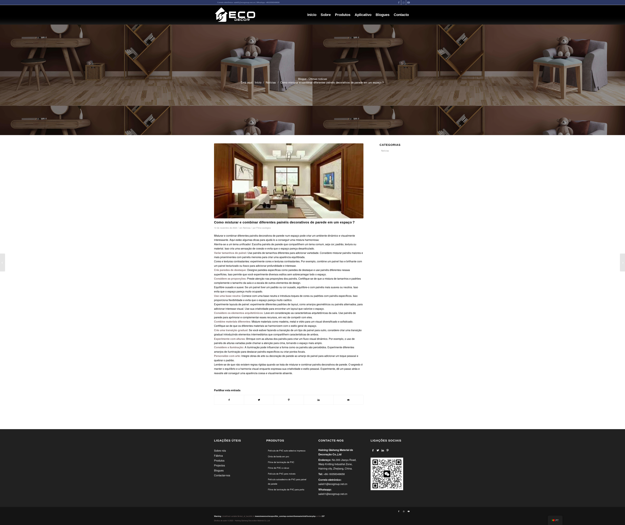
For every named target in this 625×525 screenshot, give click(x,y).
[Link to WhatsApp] (403, 2)
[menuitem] (312, 15)
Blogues (219, 470)
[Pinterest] (387, 450)
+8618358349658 (272, 2)
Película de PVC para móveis (282, 473)
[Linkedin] (382, 450)
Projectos (219, 465)
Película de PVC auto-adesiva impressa (286, 450)
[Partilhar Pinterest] (289, 399)
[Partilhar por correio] (348, 399)
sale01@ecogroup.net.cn (244, 2)
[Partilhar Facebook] (229, 399)
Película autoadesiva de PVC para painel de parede (287, 481)
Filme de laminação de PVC (281, 462)
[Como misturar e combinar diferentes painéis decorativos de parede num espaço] (288, 180)
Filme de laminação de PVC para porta (286, 489)
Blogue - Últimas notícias (312, 79)
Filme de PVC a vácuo (278, 467)
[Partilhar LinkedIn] (318, 399)
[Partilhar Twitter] (259, 399)
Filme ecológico (263, 227)
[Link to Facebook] (398, 2)
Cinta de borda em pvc (278, 456)
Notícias (246, 227)
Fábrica (218, 455)
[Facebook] (373, 450)
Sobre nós (220, 450)
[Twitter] (377, 450)
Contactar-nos (222, 475)
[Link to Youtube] (408, 2)
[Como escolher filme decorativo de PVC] (622, 262)
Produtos (219, 460)
